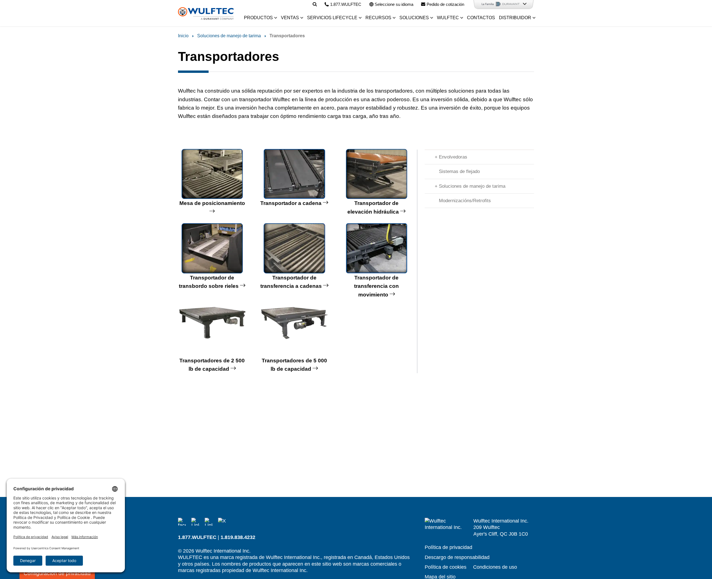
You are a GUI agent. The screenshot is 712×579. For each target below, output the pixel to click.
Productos (258, 18)
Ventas (290, 18)
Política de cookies (445, 567)
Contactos (481, 18)
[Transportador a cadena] (294, 174)
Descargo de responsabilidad (457, 557)
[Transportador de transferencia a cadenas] (294, 248)
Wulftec (448, 18)
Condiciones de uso (495, 567)
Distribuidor (515, 18)
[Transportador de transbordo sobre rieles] (212, 248)
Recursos (378, 18)
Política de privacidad (448, 547)
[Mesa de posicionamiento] (212, 174)
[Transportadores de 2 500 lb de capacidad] (212, 331)
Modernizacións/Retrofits (465, 200)
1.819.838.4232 (238, 537)
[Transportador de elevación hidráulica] (376, 174)
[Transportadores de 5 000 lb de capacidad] (294, 331)
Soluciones (414, 18)
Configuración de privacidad (57, 573)
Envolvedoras (453, 157)
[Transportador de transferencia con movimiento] (376, 248)
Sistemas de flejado (459, 171)
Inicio (183, 35)
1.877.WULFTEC (197, 537)
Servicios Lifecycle (332, 18)
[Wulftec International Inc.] (206, 13)
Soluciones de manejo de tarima (229, 35)
